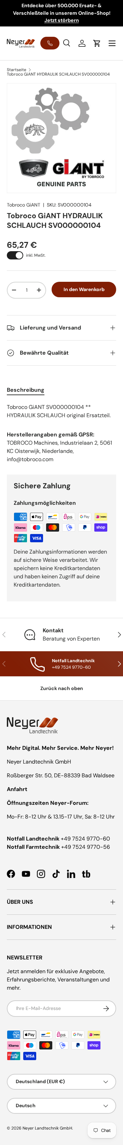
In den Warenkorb (84, 289)
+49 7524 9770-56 (85, 847)
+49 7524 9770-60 (85, 838)
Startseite (16, 70)
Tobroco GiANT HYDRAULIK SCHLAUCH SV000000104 (58, 74)
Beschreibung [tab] (25, 389)
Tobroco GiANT (23, 205)
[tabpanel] (61, 411)
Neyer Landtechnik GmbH (47, 1128)
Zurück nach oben (61, 688)
